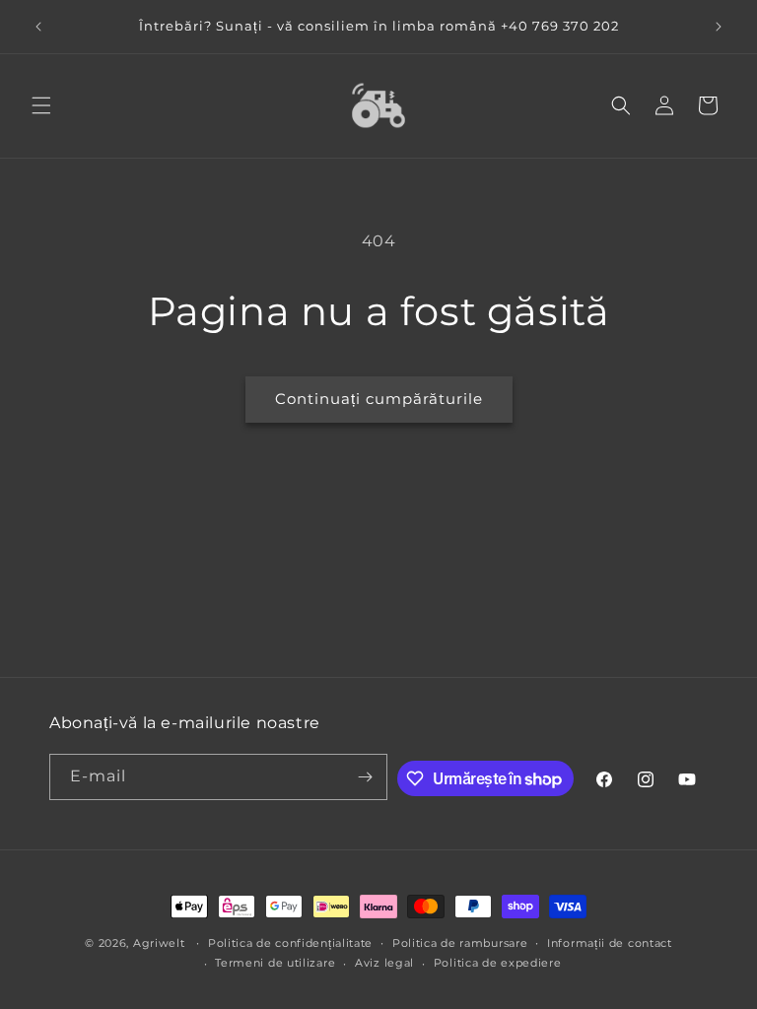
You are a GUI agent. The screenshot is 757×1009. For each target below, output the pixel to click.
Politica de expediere (498, 963)
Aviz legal (384, 963)
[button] (41, 105)
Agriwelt (159, 943)
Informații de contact (609, 943)
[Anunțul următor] (718, 26)
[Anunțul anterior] (38, 26)
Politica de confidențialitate (290, 943)
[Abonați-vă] (364, 777)
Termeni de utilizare (275, 963)
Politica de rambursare (459, 943)
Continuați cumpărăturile (379, 398)
